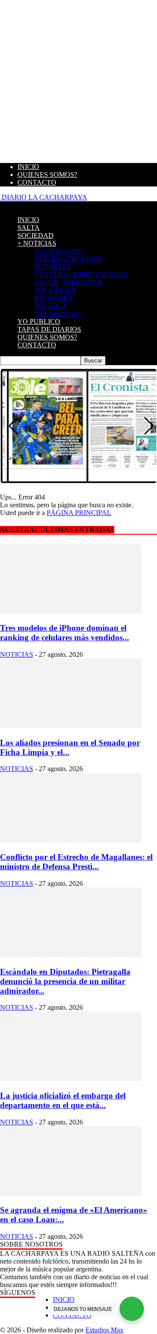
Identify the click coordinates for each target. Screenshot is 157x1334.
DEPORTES (53, 266)
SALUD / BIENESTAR (69, 282)
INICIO (28, 166)
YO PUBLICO (38, 321)
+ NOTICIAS (36, 243)
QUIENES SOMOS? (47, 174)
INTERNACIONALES (68, 259)
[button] (14, 426)
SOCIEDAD (35, 235)
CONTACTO (36, 182)
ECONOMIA (54, 298)
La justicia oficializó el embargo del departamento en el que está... (63, 1100)
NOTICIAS (16, 654)
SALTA (28, 227)
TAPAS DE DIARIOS (49, 329)
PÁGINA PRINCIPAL (79, 512)
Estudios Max (104, 1330)
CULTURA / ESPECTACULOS (81, 274)
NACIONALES (58, 251)
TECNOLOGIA (58, 313)
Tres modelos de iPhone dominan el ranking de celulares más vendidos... (64, 632)
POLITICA (51, 305)
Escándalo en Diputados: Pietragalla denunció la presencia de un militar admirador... (65, 981)
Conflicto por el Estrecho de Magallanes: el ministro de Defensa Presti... (76, 861)
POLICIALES (55, 290)
